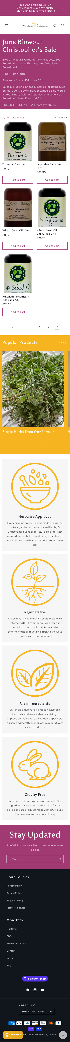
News (10, 958)
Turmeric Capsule (13, 164)
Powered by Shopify (46, 1034)
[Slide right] (42, 446)
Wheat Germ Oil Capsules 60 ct (47, 232)
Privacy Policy (14, 885)
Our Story (12, 928)
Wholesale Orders (17, 943)
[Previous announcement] (6, 7)
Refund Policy (14, 893)
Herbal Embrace (29, 1034)
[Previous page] (13, 327)
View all (63, 342)
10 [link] (57, 327)
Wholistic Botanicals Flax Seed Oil (15, 298)
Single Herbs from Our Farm (26, 432)
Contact (11, 950)
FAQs (9, 936)
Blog (9, 965)
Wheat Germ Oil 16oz (15, 230)
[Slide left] (27, 446)
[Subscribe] (59, 859)
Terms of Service (16, 907)
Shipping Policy (15, 900)
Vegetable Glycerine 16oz (49, 166)
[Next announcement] (64, 7)
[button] (6, 25)
